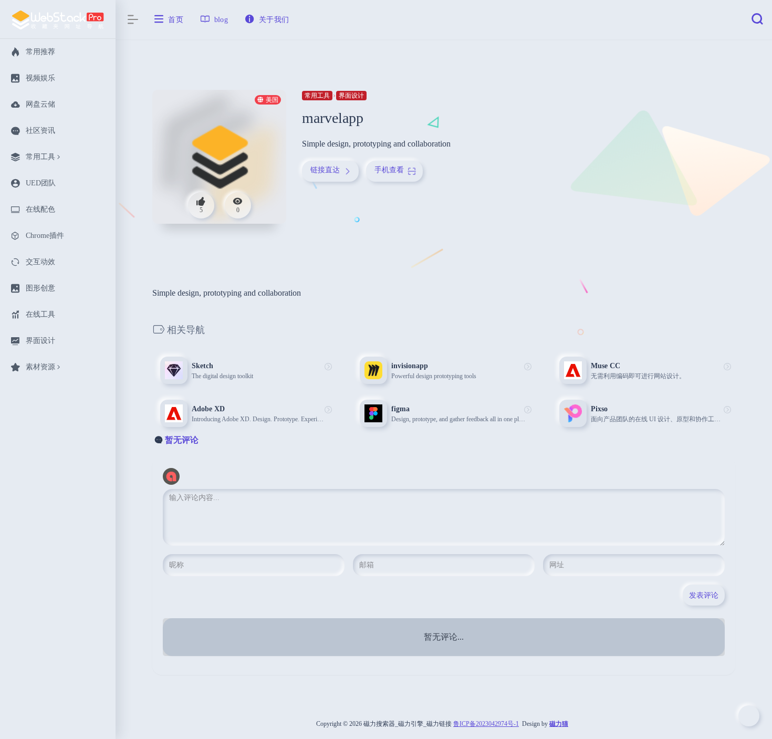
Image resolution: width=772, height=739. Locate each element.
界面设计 (351, 95)
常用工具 (317, 95)
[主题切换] (748, 715)
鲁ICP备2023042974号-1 (486, 723)
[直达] (328, 367)
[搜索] (757, 21)
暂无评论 (182, 439)
